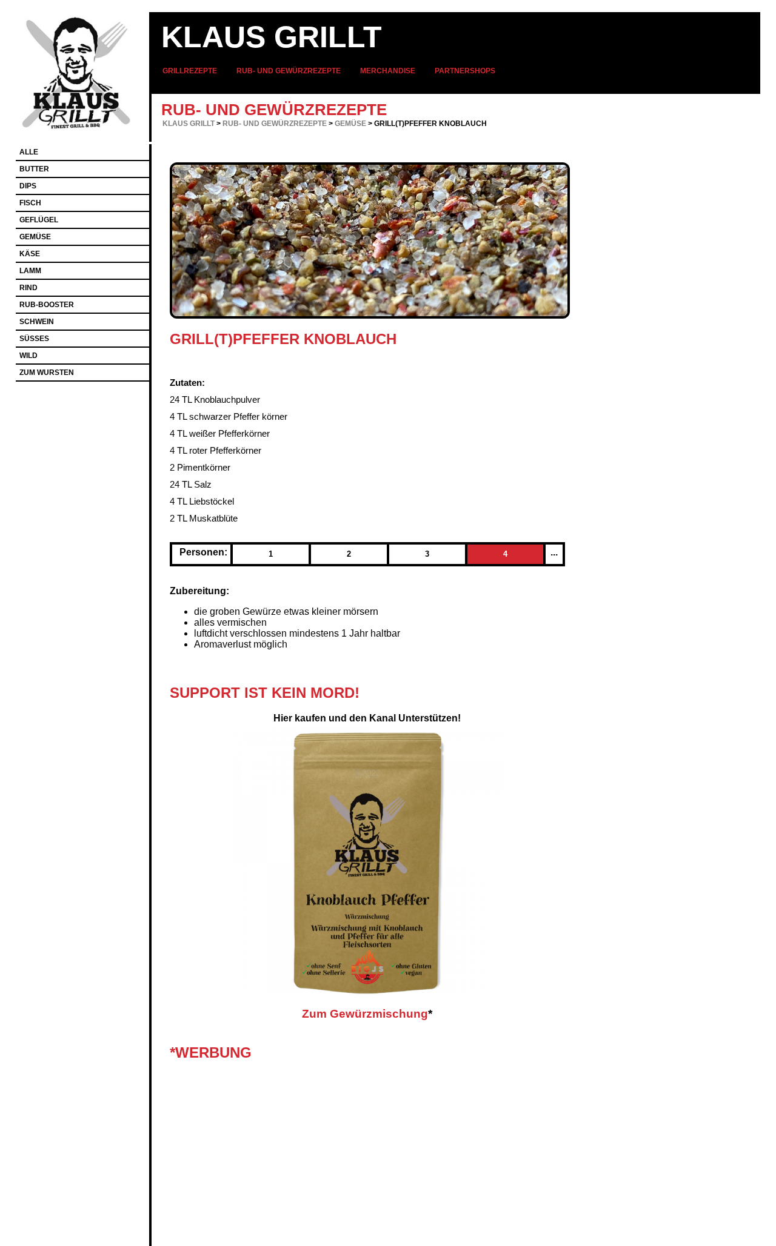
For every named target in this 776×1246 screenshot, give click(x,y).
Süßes (34, 338)
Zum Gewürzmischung (365, 1013)
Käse (29, 254)
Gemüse (350, 123)
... (554, 552)
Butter (34, 169)
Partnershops (465, 71)
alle (28, 152)
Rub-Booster (46, 304)
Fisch (30, 203)
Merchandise (387, 71)
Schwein (36, 321)
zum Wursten (46, 372)
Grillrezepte (189, 71)
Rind (28, 287)
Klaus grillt (271, 37)
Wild (28, 355)
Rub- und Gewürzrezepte (288, 71)
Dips (27, 186)
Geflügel (38, 220)
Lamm (30, 271)
